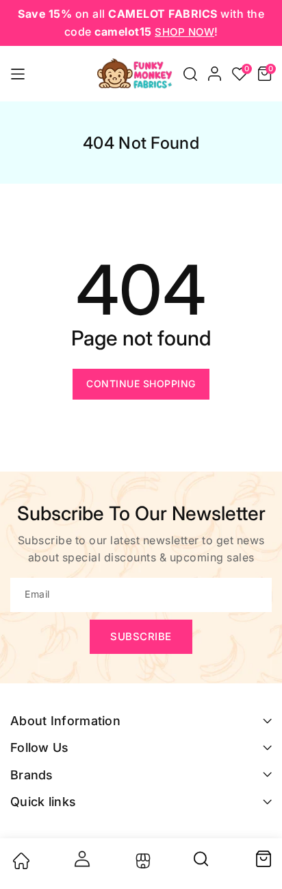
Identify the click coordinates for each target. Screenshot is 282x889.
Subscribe (141, 636)
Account (80, 859)
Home (20, 861)
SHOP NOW (184, 31)
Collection (141, 861)
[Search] (202, 864)
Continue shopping (141, 383)
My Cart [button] (262, 859)
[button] (190, 74)
